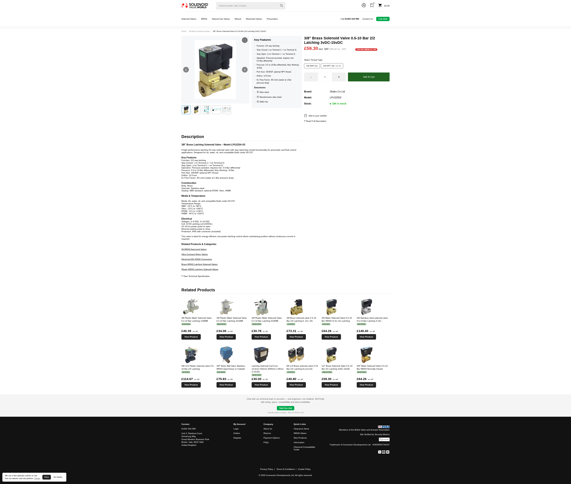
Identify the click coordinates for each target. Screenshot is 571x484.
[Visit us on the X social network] (379, 452)
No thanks (58, 477)
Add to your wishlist (318, 115)
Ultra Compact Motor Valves (194, 254)
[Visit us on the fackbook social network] (383, 452)
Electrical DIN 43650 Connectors (196, 259)
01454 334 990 (188, 429)
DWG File (264, 102)
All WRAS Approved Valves (194, 249)
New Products (300, 438)
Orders (236, 433)
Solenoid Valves (188, 19)
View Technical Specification (196, 276)
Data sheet (264, 92)
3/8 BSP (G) (312, 66)
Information (299, 442)
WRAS (204, 19)
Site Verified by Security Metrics (375, 434)
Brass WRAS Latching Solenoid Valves (199, 264)
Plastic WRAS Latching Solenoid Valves (199, 269)
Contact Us (368, 19)
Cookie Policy (304, 469)
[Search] (281, 6)
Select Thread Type (313, 60)
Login (236, 429)
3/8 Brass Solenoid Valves (199, 31)
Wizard (238, 19)
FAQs (266, 442)
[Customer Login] (364, 5)
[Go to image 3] (206, 109)
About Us (267, 429)
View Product (191, 337)
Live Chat (383, 19)
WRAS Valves (300, 433)
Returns (267, 433)
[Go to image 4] (216, 109)
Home (183, 31)
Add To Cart (369, 77)
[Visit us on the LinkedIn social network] (387, 452)
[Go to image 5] (226, 109)
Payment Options (271, 438)
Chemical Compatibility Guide (304, 448)
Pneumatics (272, 19)
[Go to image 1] (186, 109)
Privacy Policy (266, 469)
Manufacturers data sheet (271, 97)
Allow (46, 477)
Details (37, 478)
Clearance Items (301, 429)
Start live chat (285, 408)
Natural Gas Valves (221, 19)
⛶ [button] (244, 40)
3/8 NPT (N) (332, 66)
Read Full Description (315, 121)
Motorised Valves (254, 19)
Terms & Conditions (285, 469)
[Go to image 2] (196, 109)
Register (237, 438)
